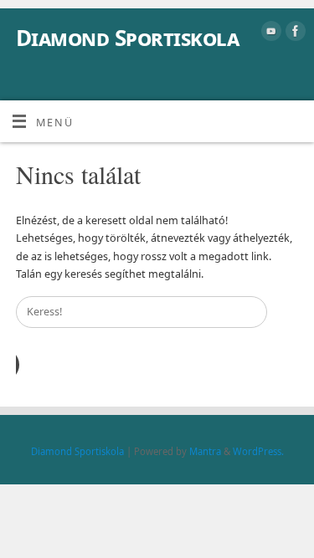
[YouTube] (269, 33)
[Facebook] (293, 33)
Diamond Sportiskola (127, 37)
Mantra (205, 451)
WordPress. (258, 451)
